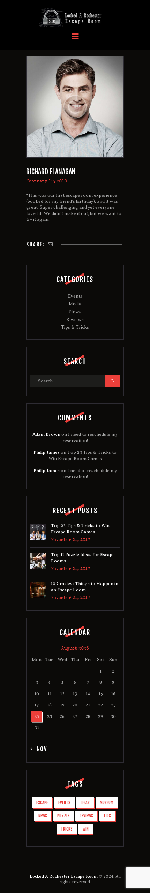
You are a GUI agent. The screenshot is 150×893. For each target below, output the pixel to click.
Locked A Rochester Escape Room (64, 876)
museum (106, 802)
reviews (86, 815)
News (75, 311)
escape (42, 802)
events (64, 802)
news (42, 815)
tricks (67, 829)
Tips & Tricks (75, 327)
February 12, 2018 (46, 181)
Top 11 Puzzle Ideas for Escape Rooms (83, 557)
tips (107, 815)
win (86, 829)
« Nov (39, 748)
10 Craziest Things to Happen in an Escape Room (84, 586)
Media (75, 303)
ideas (85, 802)
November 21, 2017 (70, 540)
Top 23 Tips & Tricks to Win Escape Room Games (80, 528)
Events (75, 296)
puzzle (63, 815)
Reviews (75, 319)
